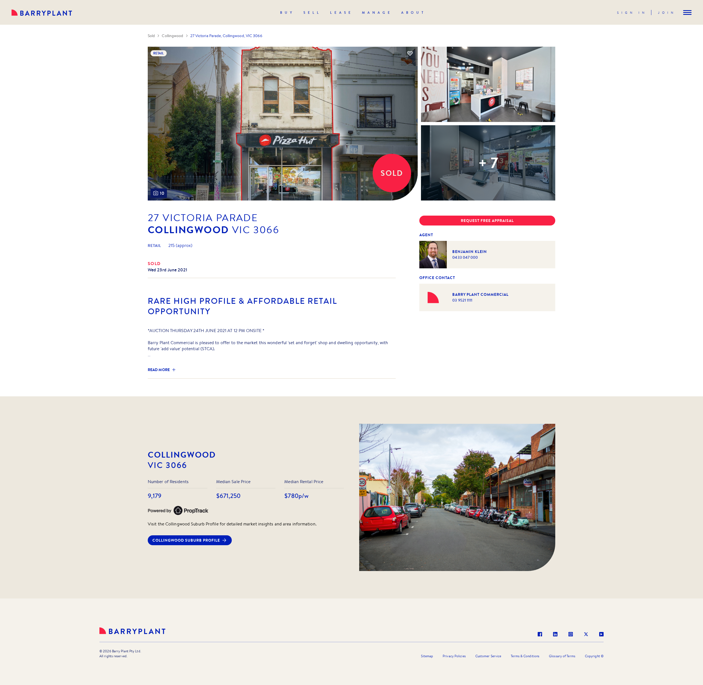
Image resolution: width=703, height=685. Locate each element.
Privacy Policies (454, 656)
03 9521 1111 (462, 300)
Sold (151, 35)
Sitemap (427, 656)
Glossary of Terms (562, 656)
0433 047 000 (465, 257)
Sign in (632, 13)
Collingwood (172, 35)
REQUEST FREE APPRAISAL (487, 220)
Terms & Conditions (525, 656)
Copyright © (594, 656)
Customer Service (488, 656)
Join (667, 13)
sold (154, 263)
